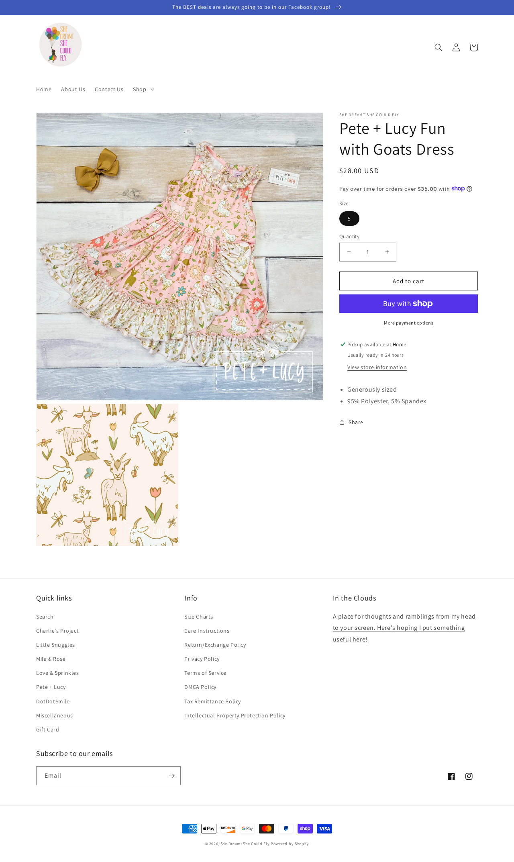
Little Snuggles (55, 644)
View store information (377, 367)
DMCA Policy (200, 686)
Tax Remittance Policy (212, 701)
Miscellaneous (54, 715)
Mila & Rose (51, 658)
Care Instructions (206, 630)
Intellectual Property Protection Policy (234, 715)
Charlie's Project (57, 630)
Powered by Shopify (290, 843)
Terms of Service (205, 672)
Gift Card (47, 729)
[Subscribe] (171, 775)
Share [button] (356, 421)
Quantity (349, 236)
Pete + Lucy (51, 686)
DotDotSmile (53, 701)
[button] (142, 89)
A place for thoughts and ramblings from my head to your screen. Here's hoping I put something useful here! (404, 628)
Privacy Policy (201, 658)
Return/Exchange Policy (215, 644)
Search (45, 616)
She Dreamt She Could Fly (245, 843)
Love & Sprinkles (57, 672)
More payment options (408, 323)
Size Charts (198, 616)
